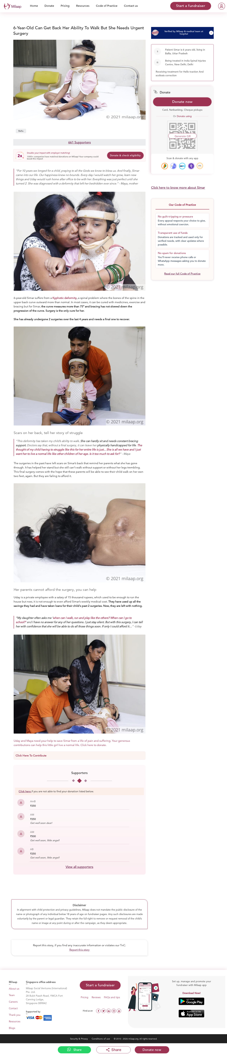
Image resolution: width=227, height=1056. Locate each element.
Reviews (96, 997)
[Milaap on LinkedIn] (109, 1010)
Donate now (182, 101)
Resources (82, 6)
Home (34, 6)
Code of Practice (106, 6)
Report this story (79, 950)
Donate (49, 6)
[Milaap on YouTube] (119, 1010)
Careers (13, 1001)
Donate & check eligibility (125, 155)
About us (14, 988)
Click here (25, 791)
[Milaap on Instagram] (114, 1010)
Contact (13, 1008)
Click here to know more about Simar (178, 188)
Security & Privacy (79, 1038)
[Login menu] (221, 6)
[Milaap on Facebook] (98, 1010)
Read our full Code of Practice (182, 273)
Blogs (12, 1028)
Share (77, 1050)
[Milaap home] (11, 6)
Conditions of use (101, 1038)
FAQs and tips (112, 997)
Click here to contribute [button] (31, 755)
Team (12, 995)
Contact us (131, 6)
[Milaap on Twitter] (103, 1010)
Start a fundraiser (100, 985)
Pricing (65, 6)
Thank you (14, 1014)
